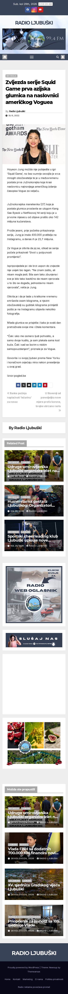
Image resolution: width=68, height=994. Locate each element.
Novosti (24, 845)
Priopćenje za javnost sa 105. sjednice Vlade (34, 923)
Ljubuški (26, 462)
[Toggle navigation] (31, 57)
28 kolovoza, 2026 (23, 822)
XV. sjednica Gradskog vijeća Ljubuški (34, 887)
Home (7, 979)
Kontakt (16, 979)
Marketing (28, 979)
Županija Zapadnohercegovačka (24, 917)
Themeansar (34, 971)
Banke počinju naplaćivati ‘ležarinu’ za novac (19, 397)
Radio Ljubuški (17, 111)
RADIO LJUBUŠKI (34, 23)
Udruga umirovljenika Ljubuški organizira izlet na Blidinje (32, 470)
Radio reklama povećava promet (34, 987)
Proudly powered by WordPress (24, 967)
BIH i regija (11, 76)
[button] (57, 57)
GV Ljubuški (14, 881)
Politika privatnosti (54, 979)
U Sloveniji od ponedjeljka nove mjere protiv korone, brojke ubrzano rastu (48, 400)
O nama (39, 979)
